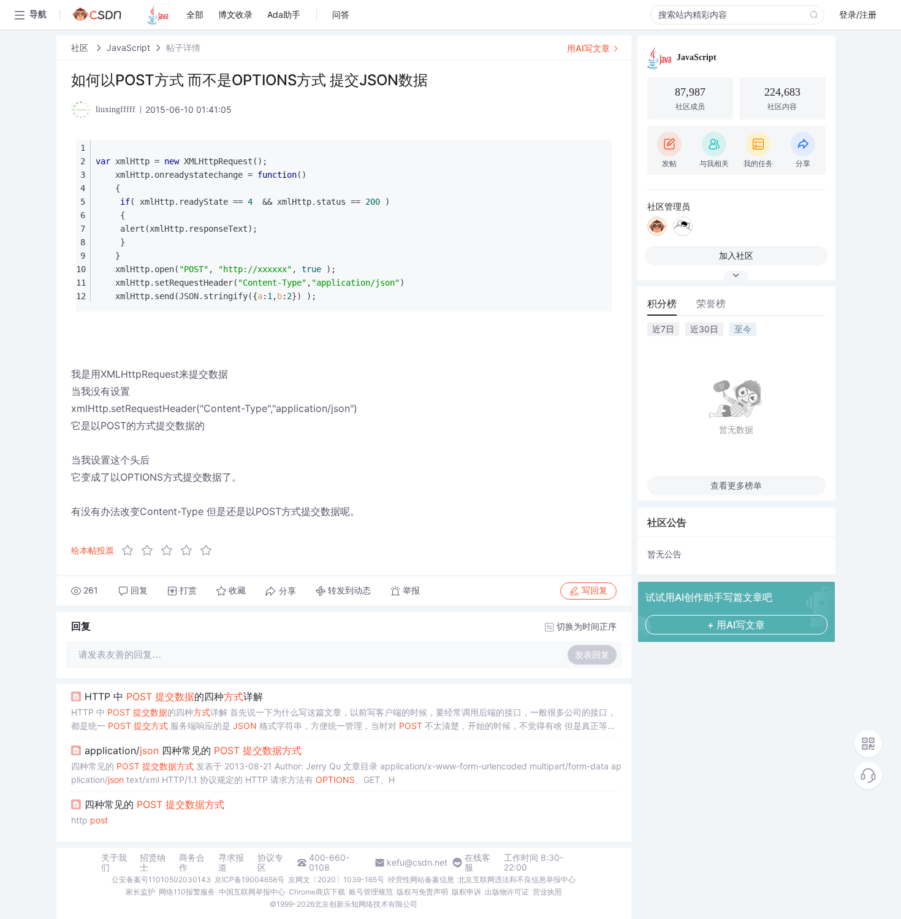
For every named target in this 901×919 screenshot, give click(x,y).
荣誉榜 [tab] (711, 303)
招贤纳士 (152, 862)
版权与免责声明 (422, 891)
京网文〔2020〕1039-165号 (336, 879)
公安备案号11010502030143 (161, 879)
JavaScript (128, 47)
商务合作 (192, 862)
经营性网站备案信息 (421, 879)
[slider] (170, 550)
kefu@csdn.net (417, 863)
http (89, 820)
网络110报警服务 (187, 891)
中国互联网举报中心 (252, 891)
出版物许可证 (507, 891)
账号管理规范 (371, 891)
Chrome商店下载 (317, 891)
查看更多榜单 (736, 485)
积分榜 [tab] (662, 303)
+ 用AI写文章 (736, 625)
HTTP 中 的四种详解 (174, 696)
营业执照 (547, 891)
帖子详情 (183, 47)
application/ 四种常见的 (193, 750)
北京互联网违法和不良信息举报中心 (517, 879)
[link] (81, 47)
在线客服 (477, 862)
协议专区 (270, 862)
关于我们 (114, 862)
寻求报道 (231, 862)
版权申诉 (466, 891)
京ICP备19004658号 (249, 879)
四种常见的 (154, 804)
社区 (81, 47)
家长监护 (140, 891)
